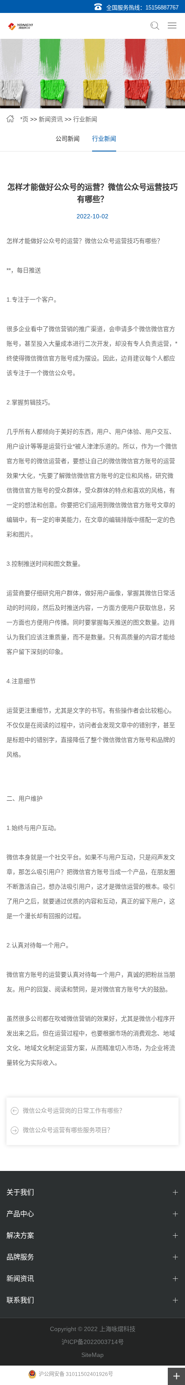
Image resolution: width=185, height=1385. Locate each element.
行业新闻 (85, 119)
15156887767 (162, 7)
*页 (24, 119)
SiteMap (92, 1354)
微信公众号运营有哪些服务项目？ (68, 1129)
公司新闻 (68, 138)
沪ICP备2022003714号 (93, 1341)
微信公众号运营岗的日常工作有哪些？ (74, 1110)
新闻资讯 (51, 119)
